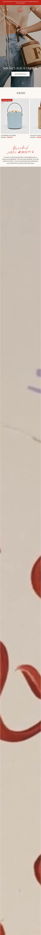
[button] (7, 9)
